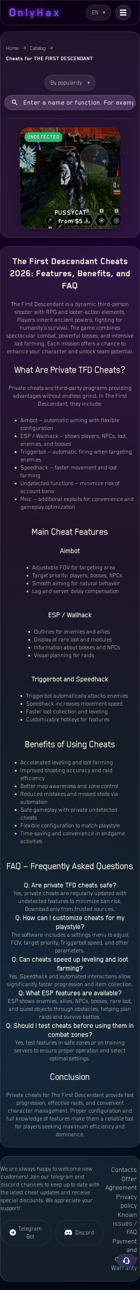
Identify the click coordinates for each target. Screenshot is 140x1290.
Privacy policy (126, 1201)
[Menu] (123, 12)
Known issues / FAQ (125, 1223)
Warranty (124, 1267)
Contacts (124, 1169)
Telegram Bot (30, 1233)
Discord (84, 1232)
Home (12, 48)
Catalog (38, 48)
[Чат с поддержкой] (126, 1260)
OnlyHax (35, 12)
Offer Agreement (121, 1183)
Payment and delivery (125, 1250)
